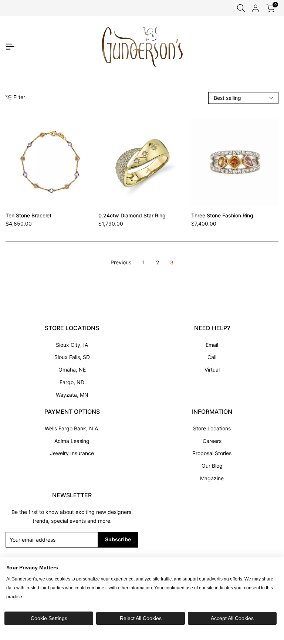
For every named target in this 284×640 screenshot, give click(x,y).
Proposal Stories (211, 453)
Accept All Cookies (232, 618)
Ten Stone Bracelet (28, 215)
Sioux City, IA (72, 345)
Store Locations (212, 428)
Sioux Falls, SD (72, 357)
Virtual (212, 369)
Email (212, 345)
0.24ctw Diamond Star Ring (132, 215)
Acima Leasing (71, 441)
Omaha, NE (72, 369)
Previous (121, 262)
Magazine (212, 478)
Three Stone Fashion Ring (222, 215)
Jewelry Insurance (72, 453)
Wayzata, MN (72, 395)
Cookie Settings (49, 618)
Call (211, 357)
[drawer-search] (241, 8)
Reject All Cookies (141, 618)
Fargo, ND (72, 382)
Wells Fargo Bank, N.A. (72, 428)
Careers (212, 441)
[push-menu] (10, 46)
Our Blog (212, 466)
